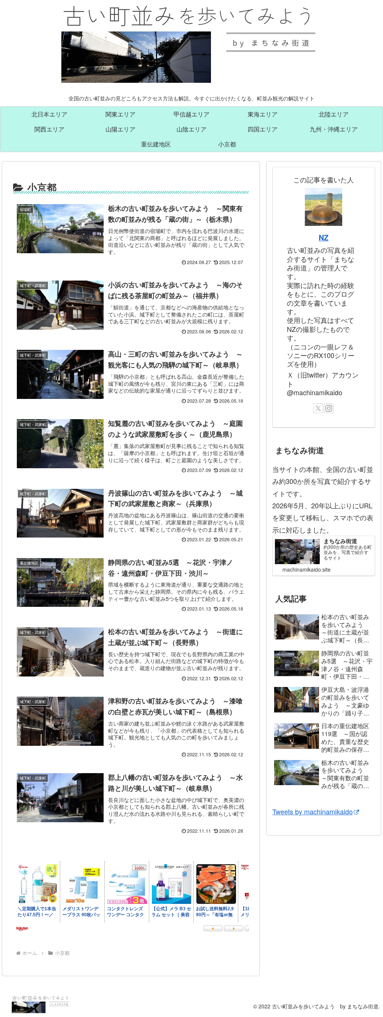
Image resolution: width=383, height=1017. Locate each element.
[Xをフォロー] (318, 408)
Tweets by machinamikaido (312, 811)
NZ (323, 237)
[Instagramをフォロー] (329, 408)
